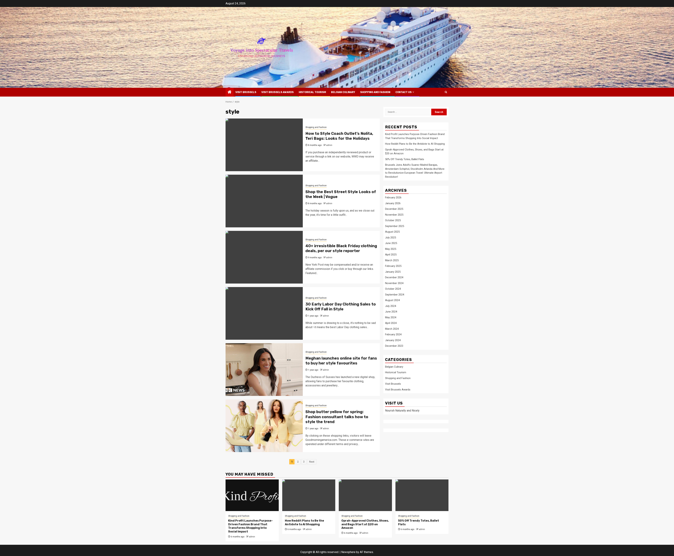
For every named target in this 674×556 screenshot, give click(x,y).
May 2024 (390, 317)
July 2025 (390, 237)
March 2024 (392, 328)
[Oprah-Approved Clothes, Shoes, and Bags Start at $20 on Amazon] (365, 495)
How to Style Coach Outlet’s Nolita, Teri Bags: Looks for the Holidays (339, 136)
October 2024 (393, 289)
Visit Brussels (245, 92)
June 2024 (391, 311)
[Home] (230, 92)
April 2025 (391, 254)
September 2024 (394, 294)
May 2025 (390, 249)
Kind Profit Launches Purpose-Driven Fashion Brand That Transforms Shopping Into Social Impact (250, 526)
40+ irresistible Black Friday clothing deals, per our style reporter (341, 248)
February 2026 (393, 197)
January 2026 (393, 203)
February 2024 (393, 334)
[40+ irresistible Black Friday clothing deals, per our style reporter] (264, 257)
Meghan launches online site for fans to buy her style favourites (341, 361)
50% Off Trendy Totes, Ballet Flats (404, 159)
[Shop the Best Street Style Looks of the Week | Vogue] (264, 201)
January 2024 (393, 340)
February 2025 (393, 266)
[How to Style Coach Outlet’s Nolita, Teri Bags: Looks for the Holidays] (264, 145)
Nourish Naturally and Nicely (402, 410)
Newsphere (348, 552)
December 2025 (394, 209)
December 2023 (394, 346)
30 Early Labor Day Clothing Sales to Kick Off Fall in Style (340, 307)
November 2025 (394, 214)
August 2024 (392, 300)
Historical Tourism (312, 92)
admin (329, 145)
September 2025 (394, 226)
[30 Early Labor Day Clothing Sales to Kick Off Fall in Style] (264, 313)
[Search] (446, 92)
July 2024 (390, 306)
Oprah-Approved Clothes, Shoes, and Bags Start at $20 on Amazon (365, 524)
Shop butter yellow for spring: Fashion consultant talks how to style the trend (336, 416)
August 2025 (392, 231)
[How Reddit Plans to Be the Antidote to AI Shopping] (308, 495)
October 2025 (393, 220)
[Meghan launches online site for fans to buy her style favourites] (264, 369)
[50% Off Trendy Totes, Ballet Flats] (422, 495)
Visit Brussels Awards (277, 92)
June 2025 (391, 243)
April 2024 (391, 323)
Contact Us (403, 92)
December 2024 (394, 277)
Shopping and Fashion (375, 92)
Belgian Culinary (343, 92)
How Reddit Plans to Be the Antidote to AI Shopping (415, 144)
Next (311, 461)
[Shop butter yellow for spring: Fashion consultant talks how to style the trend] (264, 425)
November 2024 (394, 283)
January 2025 (393, 271)
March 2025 (392, 260)
